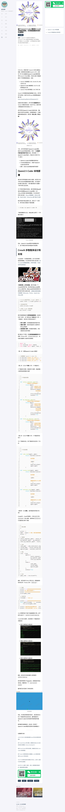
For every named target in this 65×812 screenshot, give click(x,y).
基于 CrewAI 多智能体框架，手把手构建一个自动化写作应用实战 (29, 262)
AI (19, 780)
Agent (24, 780)
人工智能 (20, 35)
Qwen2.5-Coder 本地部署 (53, 29)
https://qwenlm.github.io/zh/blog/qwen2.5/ (28, 99)
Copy (39, 207)
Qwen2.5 (30, 780)
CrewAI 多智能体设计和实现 (54, 32)
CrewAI (36, 780)
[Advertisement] (54, 18)
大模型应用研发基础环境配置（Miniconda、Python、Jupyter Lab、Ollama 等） (29, 293)
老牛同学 (3, 9)
